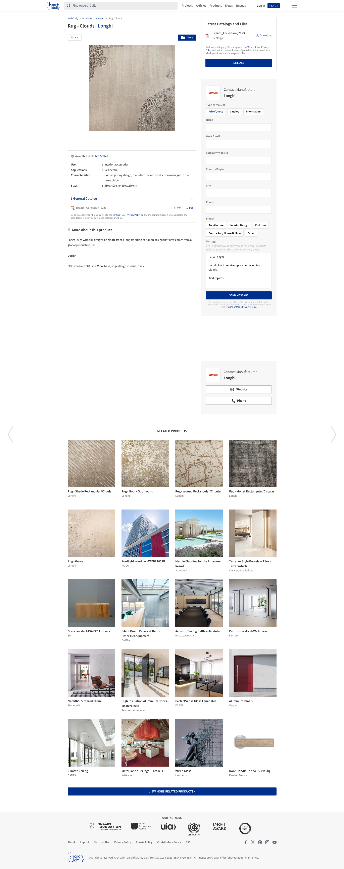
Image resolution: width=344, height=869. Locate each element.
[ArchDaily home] (53, 6)
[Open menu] (294, 5)
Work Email (213, 136)
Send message (238, 295)
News (229, 5)
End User (260, 225)
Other (251, 233)
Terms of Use (119, 215)
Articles (201, 5)
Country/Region (215, 169)
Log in (261, 5)
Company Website (217, 153)
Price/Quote (216, 112)
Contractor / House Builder (225, 233)
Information (253, 112)
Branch (210, 219)
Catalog (234, 112)
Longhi (105, 26)
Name (209, 120)
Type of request (215, 105)
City (208, 186)
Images (241, 5)
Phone (210, 202)
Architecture (216, 225)
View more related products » (172, 791)
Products (215, 5)
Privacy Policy (134, 215)
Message (211, 242)
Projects (187, 5)
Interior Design (239, 225)
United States (99, 156)
